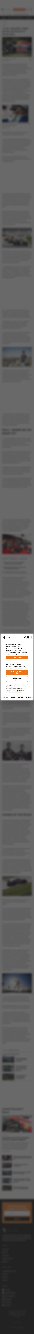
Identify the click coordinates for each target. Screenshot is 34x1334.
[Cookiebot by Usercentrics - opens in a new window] (24, 637)
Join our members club (17, 672)
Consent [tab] (5, 697)
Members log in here (17, 679)
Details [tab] (20, 697)
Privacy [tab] (13, 697)
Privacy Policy (17, 692)
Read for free (17, 657)
